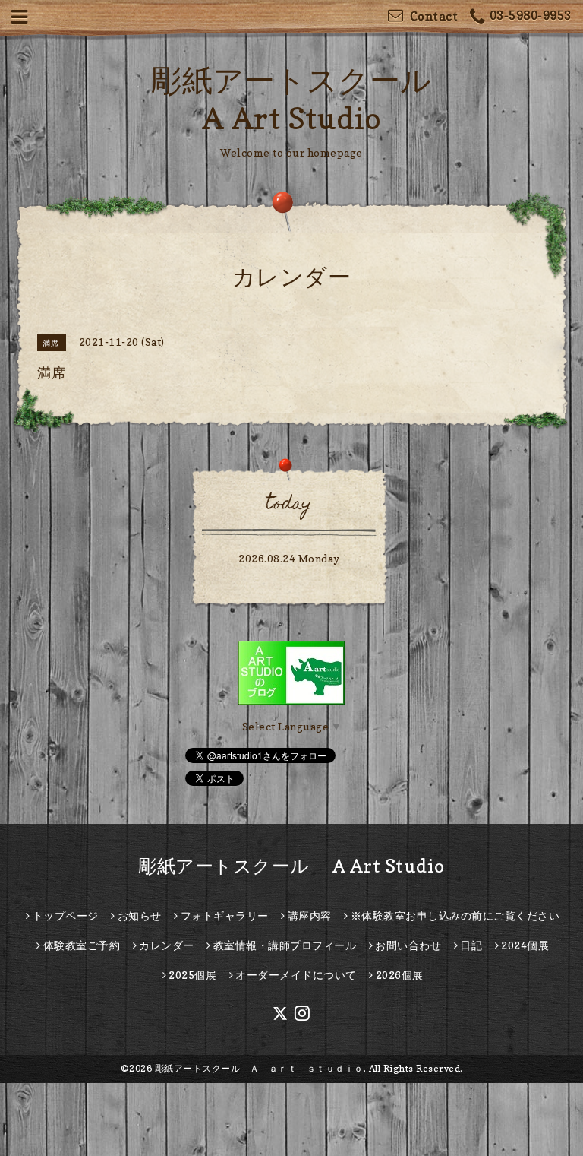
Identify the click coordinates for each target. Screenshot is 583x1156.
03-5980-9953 (531, 15)
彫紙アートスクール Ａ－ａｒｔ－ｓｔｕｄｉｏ (259, 1068)
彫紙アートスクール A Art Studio (291, 866)
